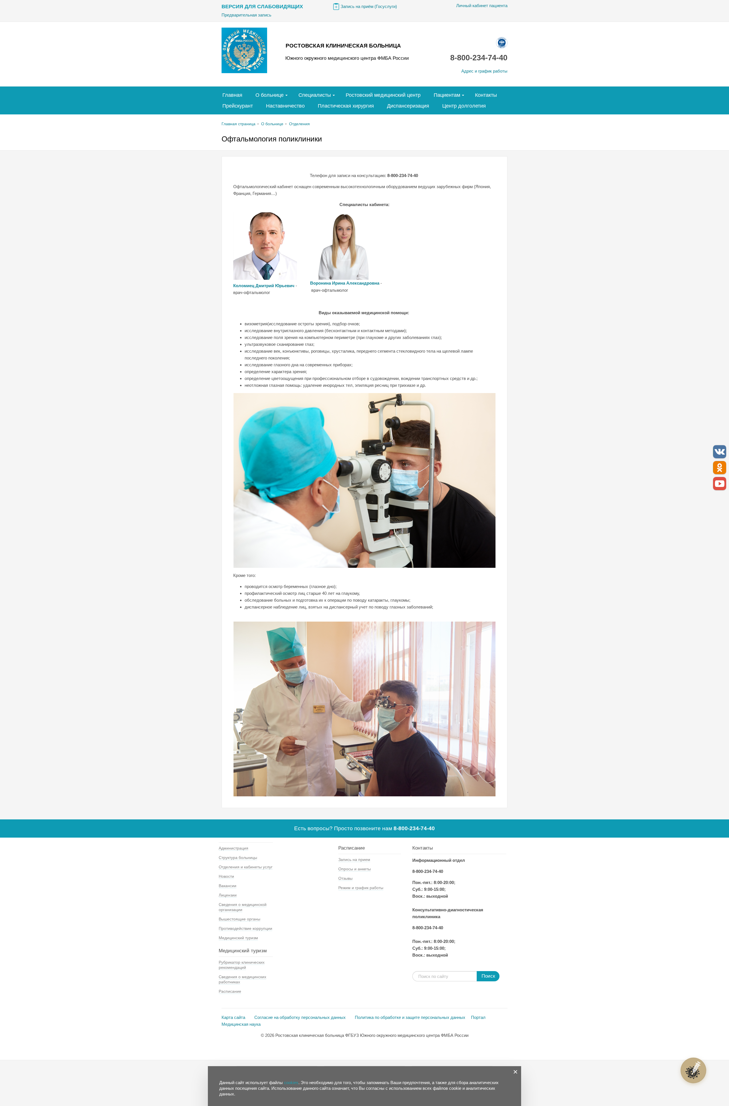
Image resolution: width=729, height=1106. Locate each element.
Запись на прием (354, 859)
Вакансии (227, 885)
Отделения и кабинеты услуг (246, 867)
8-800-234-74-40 (478, 58)
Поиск (488, 976)
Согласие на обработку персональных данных (300, 1017)
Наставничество (285, 106)
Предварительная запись (246, 15)
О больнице (269, 95)
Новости (226, 876)
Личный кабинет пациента (481, 5)
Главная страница (238, 124)
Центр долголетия (464, 106)
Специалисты (314, 95)
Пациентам (447, 95)
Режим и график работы (360, 887)
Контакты (486, 95)
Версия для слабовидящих (262, 6)
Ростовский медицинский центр (383, 95)
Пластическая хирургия (346, 106)
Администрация (233, 848)
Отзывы (345, 878)
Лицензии (228, 895)
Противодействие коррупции (245, 928)
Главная (232, 95)
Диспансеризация (408, 106)
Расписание (230, 991)
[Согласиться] (515, 1072)
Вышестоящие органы (239, 919)
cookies (291, 1082)
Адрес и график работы (484, 71)
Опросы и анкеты (354, 869)
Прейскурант (237, 106)
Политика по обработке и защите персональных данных (410, 1017)
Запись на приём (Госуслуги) (369, 6)
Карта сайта (234, 1017)
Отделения (299, 124)
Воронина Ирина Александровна (344, 283)
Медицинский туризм (238, 938)
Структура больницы (238, 857)
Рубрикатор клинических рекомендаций (242, 965)
